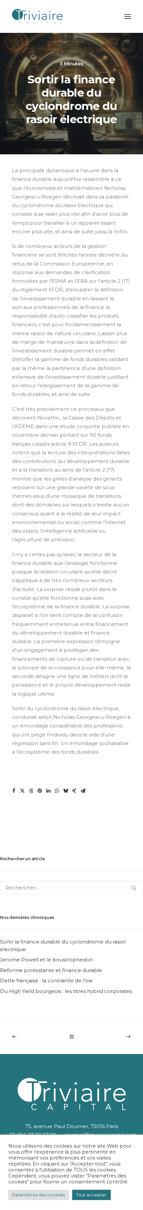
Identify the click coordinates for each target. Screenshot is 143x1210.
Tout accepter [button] (91, 1194)
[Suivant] (107, 1036)
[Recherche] (71, 887)
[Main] (71, 1036)
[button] (14, 791)
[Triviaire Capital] (37, 16)
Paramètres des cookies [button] (38, 1194)
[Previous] (36, 1036)
